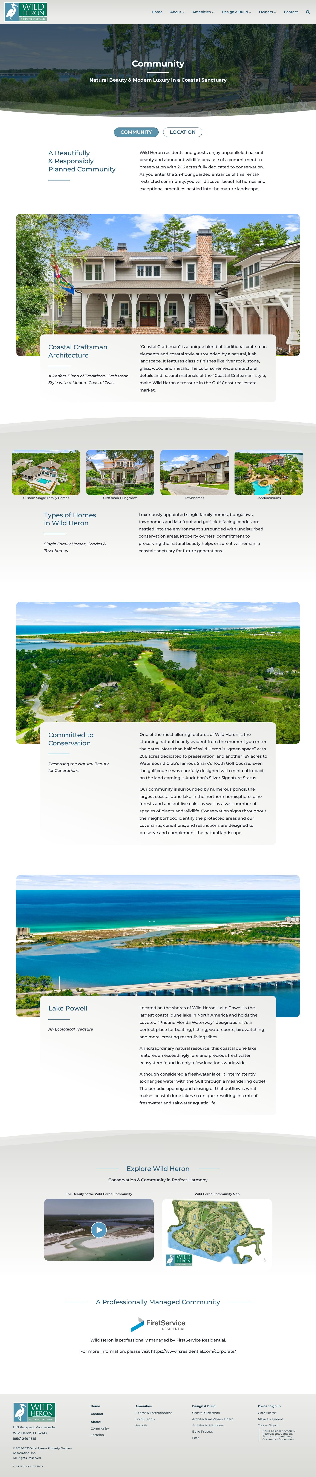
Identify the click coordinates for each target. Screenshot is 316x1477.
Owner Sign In (269, 1406)
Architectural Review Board (212, 1419)
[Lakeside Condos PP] (269, 472)
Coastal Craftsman (206, 1413)
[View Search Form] (308, 12)
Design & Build (204, 1406)
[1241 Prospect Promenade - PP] (120, 472)
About (96, 1422)
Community (136, 132)
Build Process (202, 1431)
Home (157, 12)
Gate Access (267, 1413)
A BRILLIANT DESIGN (28, 1466)
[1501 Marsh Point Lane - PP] (46, 472)
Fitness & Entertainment (153, 1413)
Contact (291, 12)
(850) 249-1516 (24, 1439)
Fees (195, 1438)
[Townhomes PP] (194, 472)
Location (183, 132)
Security (141, 1425)
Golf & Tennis (145, 1419)
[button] (99, 1230)
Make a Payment (270, 1419)
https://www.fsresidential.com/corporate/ (193, 1351)
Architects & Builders (208, 1425)
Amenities (143, 1406)
